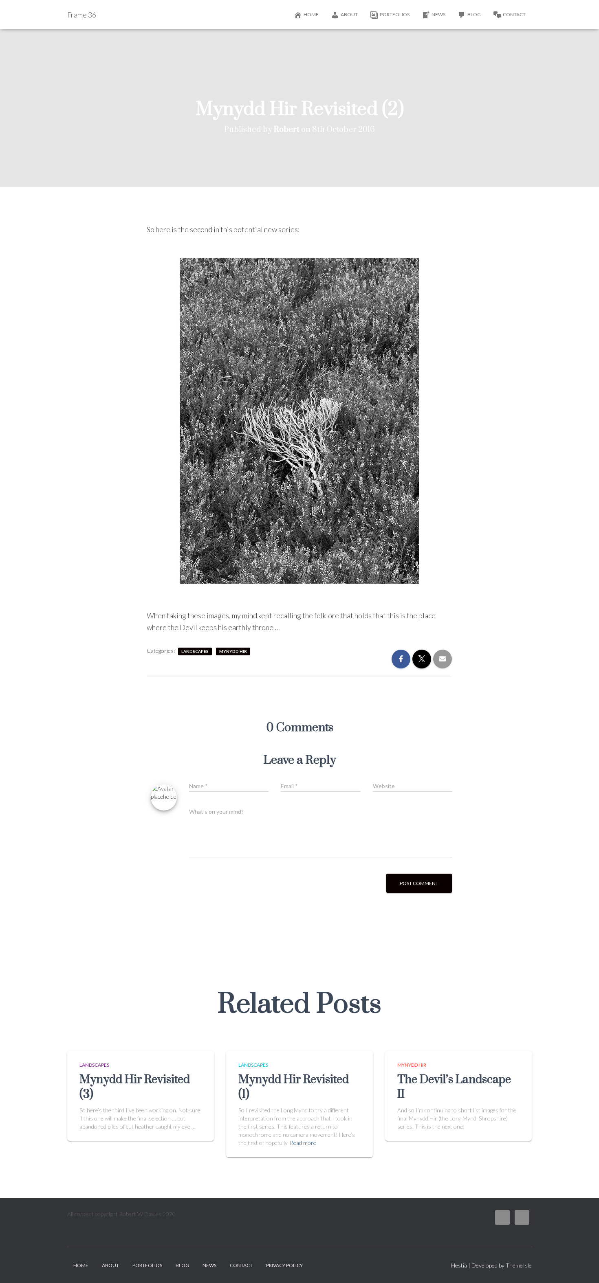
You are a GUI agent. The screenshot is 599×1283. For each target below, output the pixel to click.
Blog (474, 14)
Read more (303, 1142)
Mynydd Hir (233, 651)
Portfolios (395, 14)
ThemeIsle (519, 1265)
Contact (514, 14)
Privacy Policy (284, 1265)
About (349, 14)
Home (311, 14)
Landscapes (195, 651)
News (438, 14)
